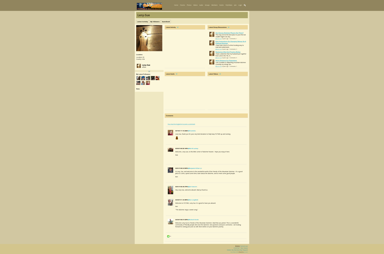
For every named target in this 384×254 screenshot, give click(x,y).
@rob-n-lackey (193, 148)
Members (214, 5)
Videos (195, 5)
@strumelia (191, 131)
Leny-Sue (146, 65)
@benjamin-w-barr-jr (195, 168)
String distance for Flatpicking (226, 60)
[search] (245, 5)
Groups (207, 5)
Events (221, 5)
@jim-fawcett (192, 187)
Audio (201, 5)
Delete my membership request (237, 250)
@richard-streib (193, 220)
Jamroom (246, 252)
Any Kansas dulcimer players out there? (230, 33)
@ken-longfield (193, 200)
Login (240, 5)
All (177, 27)
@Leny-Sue (219, 38)
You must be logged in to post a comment (181, 124)
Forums (182, 5)
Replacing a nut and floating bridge (228, 52)
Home (176, 5)
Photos (189, 5)
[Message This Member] (149, 71)
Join (235, 5)
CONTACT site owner (241, 248)
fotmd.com (244, 246)
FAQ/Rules (229, 5)
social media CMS (234, 252)
